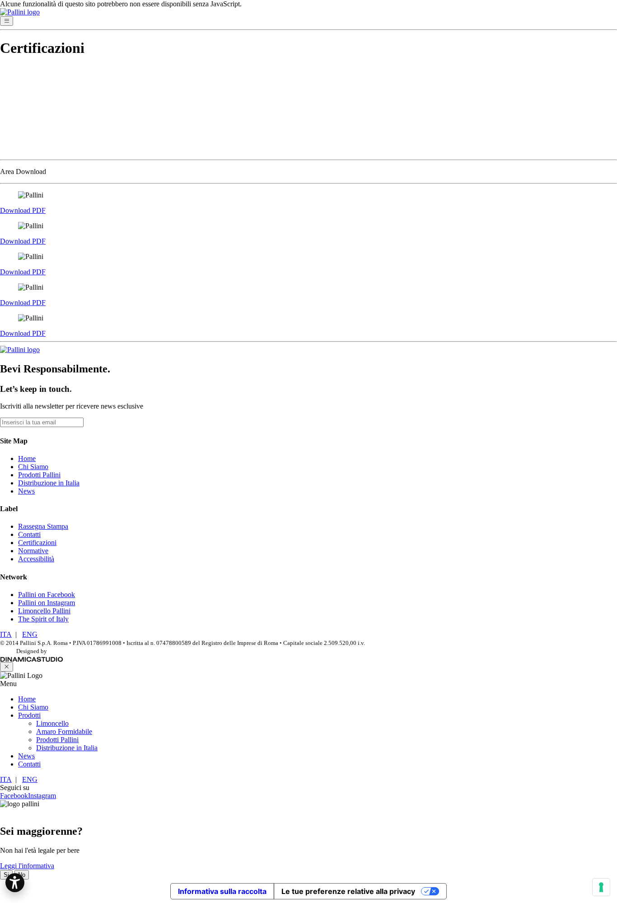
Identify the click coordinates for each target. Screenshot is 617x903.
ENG (29, 634)
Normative (33, 551)
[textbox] (308, 155)
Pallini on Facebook (46, 594)
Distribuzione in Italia (48, 483)
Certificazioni (37, 542)
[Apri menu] (6, 21)
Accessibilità (36, 559)
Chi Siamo (33, 466)
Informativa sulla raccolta (222, 891)
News (26, 491)
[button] (14, 882)
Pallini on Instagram (46, 603)
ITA (6, 634)
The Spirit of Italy (43, 619)
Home (27, 458)
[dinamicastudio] (31, 659)
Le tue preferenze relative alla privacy (348, 891)
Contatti (29, 534)
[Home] (308, 350)
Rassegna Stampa (43, 526)
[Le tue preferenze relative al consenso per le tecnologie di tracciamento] (601, 887)
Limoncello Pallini (44, 611)
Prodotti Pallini (39, 475)
